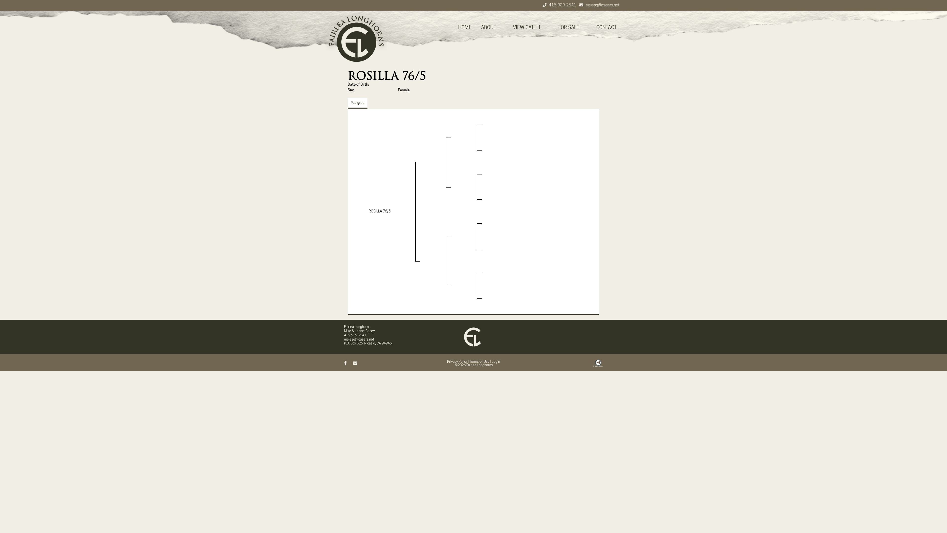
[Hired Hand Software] (598, 365)
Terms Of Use (480, 361)
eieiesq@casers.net (602, 5)
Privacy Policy (457, 361)
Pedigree (357, 103)
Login (496, 361)
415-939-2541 (563, 5)
